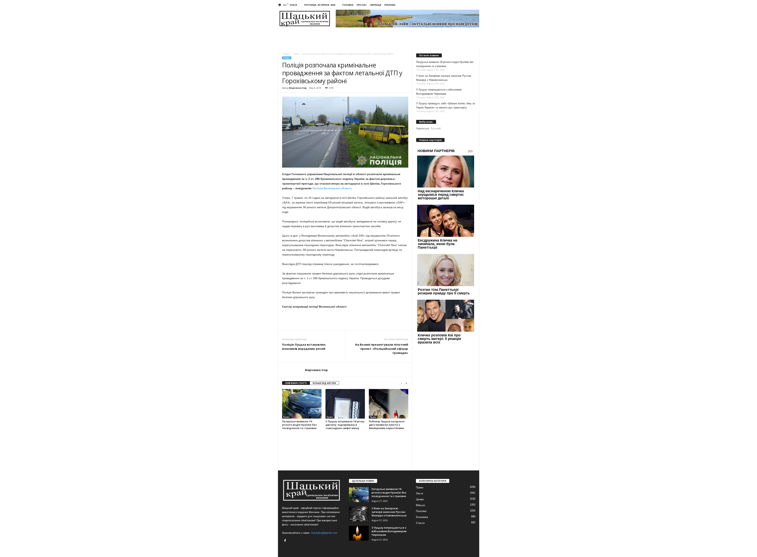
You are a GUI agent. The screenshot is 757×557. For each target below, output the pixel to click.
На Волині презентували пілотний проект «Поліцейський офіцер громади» (381, 348)
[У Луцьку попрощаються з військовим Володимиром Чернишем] (359, 533)
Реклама (389, 4)
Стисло (420, 523)
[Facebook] (285, 540)
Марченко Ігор (298, 87)
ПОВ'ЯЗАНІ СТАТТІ (296, 383)
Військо (420, 505)
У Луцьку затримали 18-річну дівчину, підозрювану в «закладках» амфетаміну (344, 425)
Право (286, 58)
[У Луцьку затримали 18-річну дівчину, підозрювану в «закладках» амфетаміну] (345, 404)
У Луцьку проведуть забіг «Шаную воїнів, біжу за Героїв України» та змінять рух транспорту (445, 105)
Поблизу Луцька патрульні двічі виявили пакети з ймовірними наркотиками (387, 425)
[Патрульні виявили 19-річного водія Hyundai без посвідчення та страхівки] (302, 404)
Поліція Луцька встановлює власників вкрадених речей (304, 346)
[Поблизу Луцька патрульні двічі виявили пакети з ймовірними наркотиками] (388, 404)
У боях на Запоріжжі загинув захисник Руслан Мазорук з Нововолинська (443, 77)
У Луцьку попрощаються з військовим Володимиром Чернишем (438, 91)
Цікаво (420, 499)
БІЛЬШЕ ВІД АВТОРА (324, 383)
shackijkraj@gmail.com (324, 532)
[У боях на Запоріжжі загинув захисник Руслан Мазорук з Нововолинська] (359, 514)
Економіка (422, 517)
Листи (419, 493)
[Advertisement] (345, 320)
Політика (421, 511)
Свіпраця (375, 4)
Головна (347, 4)
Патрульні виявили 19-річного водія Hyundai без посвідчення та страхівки (299, 425)
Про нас (362, 4)
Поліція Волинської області (331, 188)
